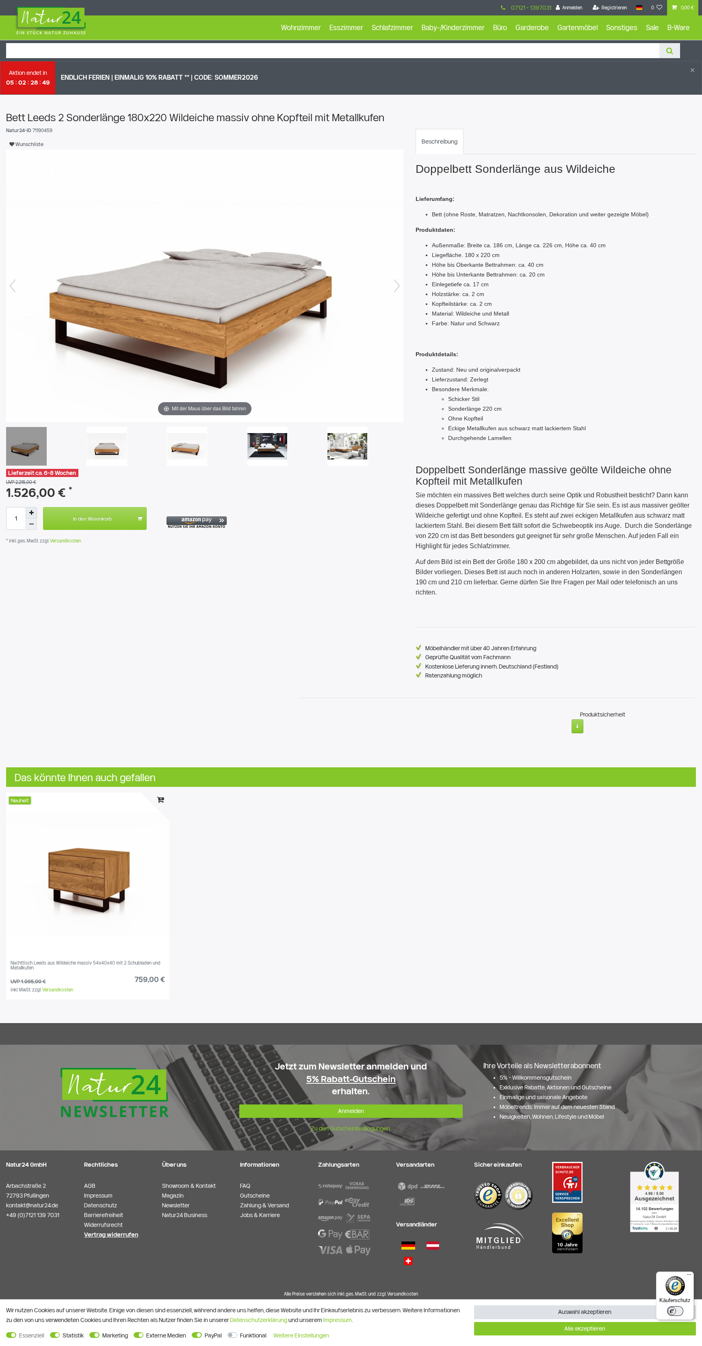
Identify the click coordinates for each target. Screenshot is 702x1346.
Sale (652, 27)
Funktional (253, 1335)
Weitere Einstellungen (301, 1335)
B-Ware (678, 27)
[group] (87, 874)
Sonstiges (621, 27)
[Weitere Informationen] (577, 726)
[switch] (675, 1311)
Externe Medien (166, 1335)
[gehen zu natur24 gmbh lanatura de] (567, 1182)
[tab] (440, 141)
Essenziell (31, 1335)
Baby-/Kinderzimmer (453, 27)
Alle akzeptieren (584, 1328)
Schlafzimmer (392, 27)
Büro (500, 27)
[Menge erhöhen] (31, 512)
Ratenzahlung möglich (453, 675)
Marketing (115, 1335)
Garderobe (532, 27)
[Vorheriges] (12, 285)
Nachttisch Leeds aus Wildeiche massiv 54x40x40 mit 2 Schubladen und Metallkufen (85, 965)
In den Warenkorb (92, 518)
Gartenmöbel (577, 27)
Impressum (337, 1320)
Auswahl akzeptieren (584, 1312)
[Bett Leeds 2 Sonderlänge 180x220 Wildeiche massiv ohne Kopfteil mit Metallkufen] (26, 447)
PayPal (213, 1335)
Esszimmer (346, 27)
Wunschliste (28, 144)
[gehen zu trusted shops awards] (567, 1232)
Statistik (73, 1335)
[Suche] (669, 50)
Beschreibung (439, 141)
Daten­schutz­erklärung (258, 1320)
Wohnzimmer (301, 27)
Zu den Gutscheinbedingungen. (351, 1128)
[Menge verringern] (31, 524)
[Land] (638, 7)
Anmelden (351, 1111)
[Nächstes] (396, 285)
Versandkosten (65, 540)
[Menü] (689, 1276)
